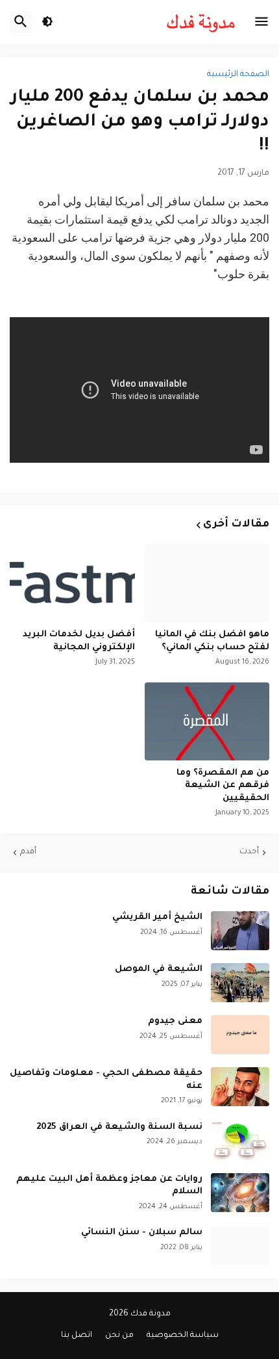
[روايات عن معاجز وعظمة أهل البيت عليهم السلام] (240, 1192)
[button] (261, 22)
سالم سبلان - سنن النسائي (141, 1232)
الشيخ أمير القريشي (157, 917)
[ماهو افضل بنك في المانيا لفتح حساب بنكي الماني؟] (207, 583)
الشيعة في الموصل (158, 969)
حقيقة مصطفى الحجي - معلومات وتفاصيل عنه (106, 1079)
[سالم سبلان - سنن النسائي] (240, 1245)
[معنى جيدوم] (240, 1034)
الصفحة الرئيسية (238, 74)
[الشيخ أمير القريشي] (240, 930)
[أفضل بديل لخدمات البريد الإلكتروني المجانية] (72, 583)
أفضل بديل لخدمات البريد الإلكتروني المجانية (79, 641)
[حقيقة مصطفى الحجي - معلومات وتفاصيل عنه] (240, 1086)
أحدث (249, 852)
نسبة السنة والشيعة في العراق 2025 (119, 1127)
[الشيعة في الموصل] (240, 982)
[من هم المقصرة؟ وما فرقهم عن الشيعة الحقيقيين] (207, 721)
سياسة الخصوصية (183, 1335)
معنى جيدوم (175, 1021)
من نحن (119, 1335)
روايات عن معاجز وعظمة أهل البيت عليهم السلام (109, 1185)
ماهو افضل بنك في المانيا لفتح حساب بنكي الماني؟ (212, 641)
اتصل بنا (76, 1335)
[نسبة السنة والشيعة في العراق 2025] (240, 1140)
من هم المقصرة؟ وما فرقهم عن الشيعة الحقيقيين (222, 785)
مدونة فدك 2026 (140, 1314)
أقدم (28, 852)
